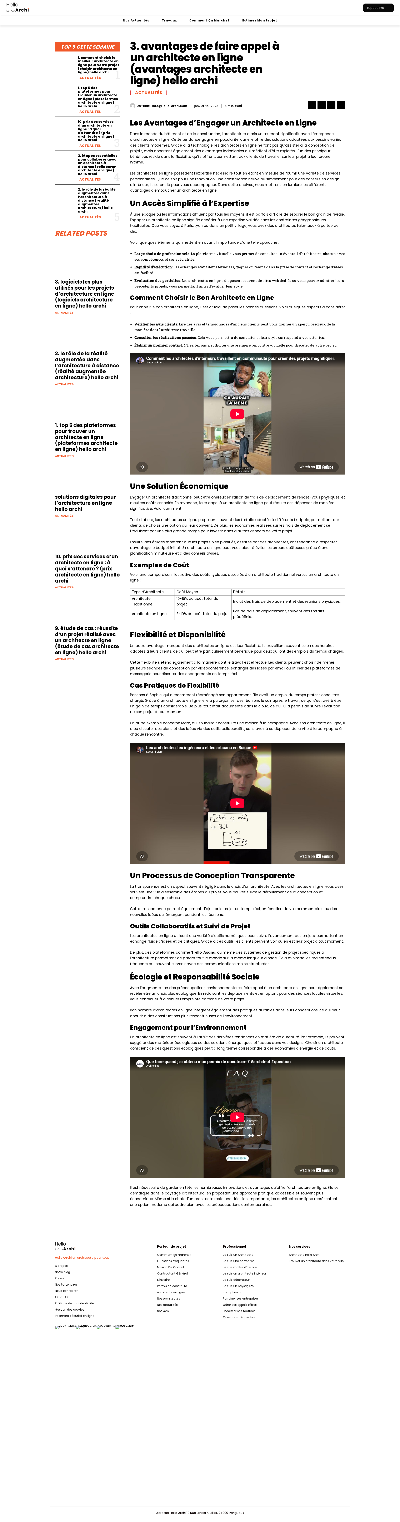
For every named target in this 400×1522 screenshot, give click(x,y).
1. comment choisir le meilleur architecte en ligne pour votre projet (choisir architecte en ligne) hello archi (98, 65)
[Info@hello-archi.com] (133, 105)
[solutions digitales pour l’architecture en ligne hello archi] (87, 478)
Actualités (90, 78)
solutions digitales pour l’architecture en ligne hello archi (85, 503)
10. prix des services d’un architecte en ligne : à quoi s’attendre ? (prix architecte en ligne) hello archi (96, 130)
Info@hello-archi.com (169, 106)
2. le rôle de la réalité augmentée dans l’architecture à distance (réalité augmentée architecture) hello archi (97, 200)
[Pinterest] (331, 105)
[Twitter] (322, 105)
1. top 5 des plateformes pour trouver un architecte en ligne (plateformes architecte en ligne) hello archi (98, 97)
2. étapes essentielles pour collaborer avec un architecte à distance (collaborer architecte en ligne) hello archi (97, 164)
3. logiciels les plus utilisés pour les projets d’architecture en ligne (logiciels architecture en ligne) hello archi (84, 293)
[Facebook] (312, 105)
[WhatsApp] (341, 105)
